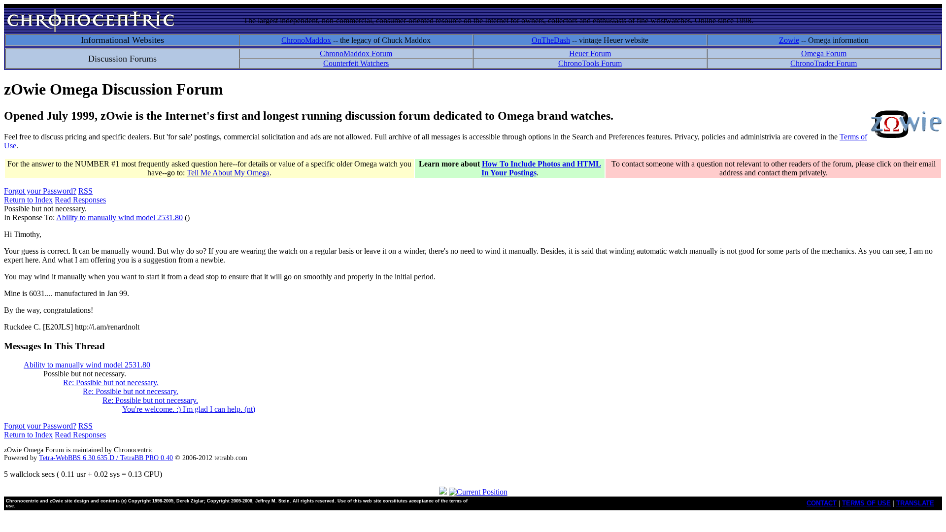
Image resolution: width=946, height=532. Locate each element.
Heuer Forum (590, 53)
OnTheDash (551, 40)
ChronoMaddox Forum (356, 53)
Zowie (789, 40)
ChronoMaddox (306, 40)
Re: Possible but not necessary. (111, 382)
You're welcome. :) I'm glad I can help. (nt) (188, 409)
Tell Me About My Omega (228, 172)
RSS (85, 191)
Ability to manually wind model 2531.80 (119, 217)
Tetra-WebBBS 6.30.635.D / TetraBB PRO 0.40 (106, 458)
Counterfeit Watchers (356, 63)
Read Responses (80, 200)
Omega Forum (823, 53)
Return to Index (28, 200)
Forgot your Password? (40, 191)
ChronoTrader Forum (823, 63)
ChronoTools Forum (590, 63)
